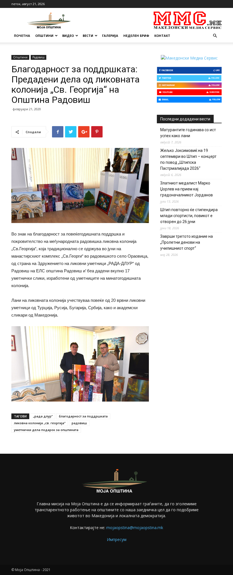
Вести (88, 35)
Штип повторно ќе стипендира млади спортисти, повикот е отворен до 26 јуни (189, 215)
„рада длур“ (43, 416)
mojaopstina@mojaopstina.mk (134, 527)
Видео (68, 35)
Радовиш (38, 57)
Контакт (162, 35)
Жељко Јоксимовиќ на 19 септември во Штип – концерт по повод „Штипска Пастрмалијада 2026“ (188, 159)
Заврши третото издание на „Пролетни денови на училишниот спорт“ (186, 242)
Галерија (110, 35)
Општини (44, 35)
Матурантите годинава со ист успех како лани (188, 133)
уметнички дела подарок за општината (46, 430)
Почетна (22, 35)
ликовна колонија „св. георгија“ (39, 423)
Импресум (116, 539)
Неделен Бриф (136, 35)
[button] (215, 36)
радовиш (79, 423)
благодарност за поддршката (83, 416)
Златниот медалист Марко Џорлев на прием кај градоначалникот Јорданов (186, 189)
